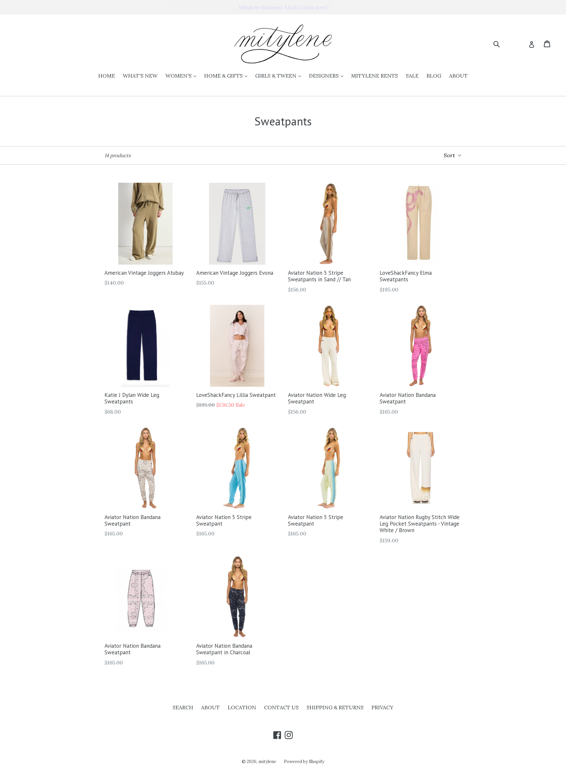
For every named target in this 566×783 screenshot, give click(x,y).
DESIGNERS (328, 75)
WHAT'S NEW (140, 75)
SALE (412, 75)
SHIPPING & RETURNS (335, 707)
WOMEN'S (182, 75)
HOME (106, 75)
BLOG (433, 75)
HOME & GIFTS (227, 75)
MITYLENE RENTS (374, 75)
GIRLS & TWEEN (279, 75)
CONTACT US (281, 707)
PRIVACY (382, 707)
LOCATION (242, 707)
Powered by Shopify (304, 761)
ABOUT (458, 75)
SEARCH (183, 707)
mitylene (267, 761)
